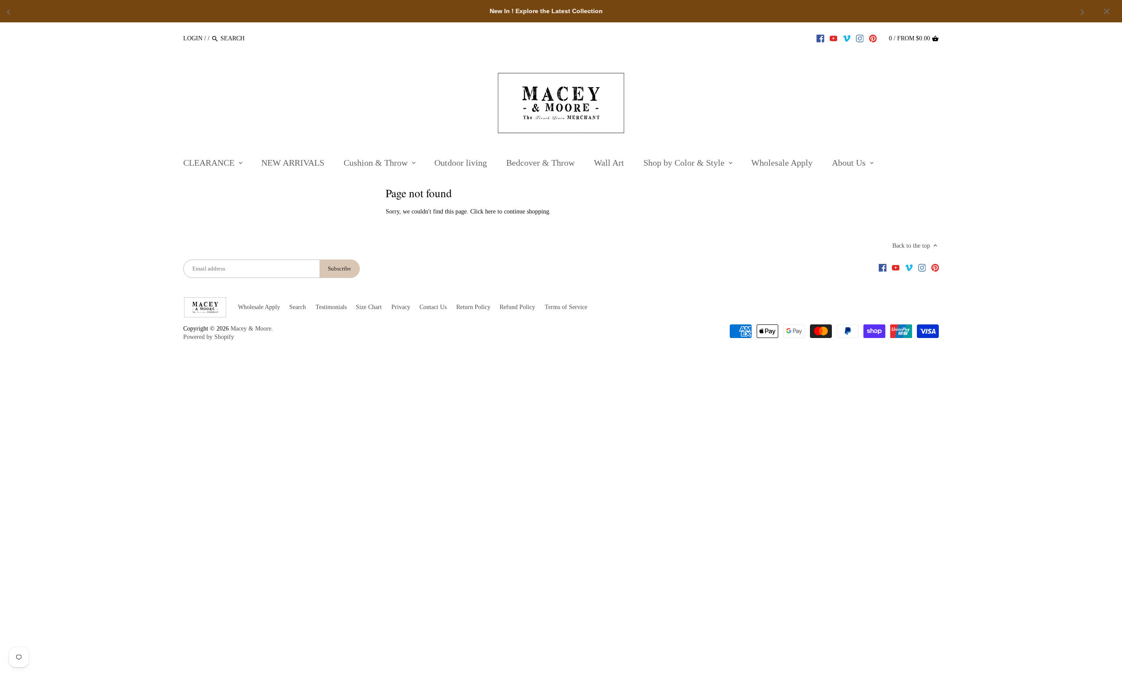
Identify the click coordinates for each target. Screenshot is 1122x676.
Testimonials (331, 307)
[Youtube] (834, 38)
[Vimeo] (847, 38)
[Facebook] (820, 38)
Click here (483, 211)
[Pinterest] (873, 38)
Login (192, 38)
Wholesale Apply (259, 307)
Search (297, 307)
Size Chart (369, 307)
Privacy (400, 307)
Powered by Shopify (208, 337)
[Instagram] (860, 38)
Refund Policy (517, 307)
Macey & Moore (251, 328)
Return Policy (473, 307)
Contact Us (433, 307)
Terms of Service (566, 307)
